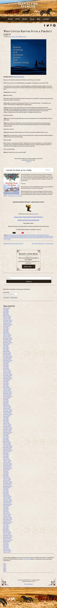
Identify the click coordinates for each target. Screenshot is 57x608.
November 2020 (7, 411)
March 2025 (6, 333)
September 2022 (7, 378)
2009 (4, 569)
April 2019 (6, 439)
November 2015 (7, 501)
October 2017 (7, 466)
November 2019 (7, 429)
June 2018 (6, 454)
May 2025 (6, 330)
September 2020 (7, 414)
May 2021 (6, 402)
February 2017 (7, 478)
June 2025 (6, 329)
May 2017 (6, 474)
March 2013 (6, 549)
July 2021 (5, 399)
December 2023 (7, 356)
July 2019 (5, 435)
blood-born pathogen (39, 236)
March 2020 (6, 423)
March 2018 (6, 459)
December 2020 (7, 410)
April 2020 (6, 421)
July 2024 (5, 345)
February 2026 (7, 317)
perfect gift (29, 237)
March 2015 (6, 513)
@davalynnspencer (19, 76)
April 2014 (6, 529)
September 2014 (7, 522)
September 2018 (7, 450)
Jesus (25, 237)
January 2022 (6, 390)
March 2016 (6, 495)
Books (25, 19)
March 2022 (6, 387)
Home (10, 19)
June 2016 (6, 490)
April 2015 (6, 511)
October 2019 (7, 431)
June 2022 (6, 383)
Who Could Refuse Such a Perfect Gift (42, 237)
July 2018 (5, 453)
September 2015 (7, 504)
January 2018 (6, 462)
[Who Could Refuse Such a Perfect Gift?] (28, 57)
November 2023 (7, 357)
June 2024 (6, 347)
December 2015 (7, 499)
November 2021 (7, 393)
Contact (46, 19)
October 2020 (7, 412)
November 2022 (7, 375)
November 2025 (7, 321)
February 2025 (7, 335)
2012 (4, 565)
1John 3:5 (28, 161)
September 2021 (7, 396)
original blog (27, 559)
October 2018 (7, 448)
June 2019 (6, 436)
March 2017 (6, 477)
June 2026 (6, 311)
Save (23, 233)
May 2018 (6, 456)
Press (32, 19)
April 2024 (6, 350)
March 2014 (6, 531)
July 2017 (5, 471)
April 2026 (6, 314)
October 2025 (7, 323)
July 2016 (5, 489)
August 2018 (6, 451)
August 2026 (6, 308)
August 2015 (6, 505)
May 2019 (6, 438)
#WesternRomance (23, 236)
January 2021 (6, 408)
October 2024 (7, 341)
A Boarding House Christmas (15, 195)
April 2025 (6, 332)
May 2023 (6, 366)
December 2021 (7, 392)
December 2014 (7, 517)
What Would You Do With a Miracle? (13, 243)
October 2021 (7, 395)
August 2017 (6, 469)
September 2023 (7, 360)
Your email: (6, 292)
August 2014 (6, 523)
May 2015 (6, 510)
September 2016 (7, 486)
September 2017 (7, 468)
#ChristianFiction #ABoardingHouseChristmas (28, 235)
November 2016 (7, 483)
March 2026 (6, 315)
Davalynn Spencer (48, 236)
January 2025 (6, 336)
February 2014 (7, 532)
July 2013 (5, 543)
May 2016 (6, 492)
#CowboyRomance (44, 235)
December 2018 (7, 445)
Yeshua (9, 238)
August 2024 (6, 344)
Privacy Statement (28, 584)
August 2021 (6, 398)
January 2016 (6, 498)
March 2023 (6, 369)
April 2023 (6, 368)
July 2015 (5, 507)
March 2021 (6, 405)
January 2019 (6, 444)
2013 (4, 563)
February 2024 (7, 353)
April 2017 (6, 475)
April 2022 (6, 386)
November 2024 (7, 339)
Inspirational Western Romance (16, 237)
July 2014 (5, 525)
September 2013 (7, 540)
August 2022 (6, 380)
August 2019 (6, 433)
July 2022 (5, 381)
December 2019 (7, 427)
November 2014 (7, 519)
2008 (4, 571)
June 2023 (6, 365)
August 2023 (6, 362)
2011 (4, 566)
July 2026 (5, 309)
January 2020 (6, 426)
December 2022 (7, 374)
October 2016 (7, 484)
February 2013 (7, 550)
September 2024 (7, 342)
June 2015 (6, 508)
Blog (38, 19)
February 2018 (7, 460)
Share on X (48, 170)
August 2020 (6, 416)
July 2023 (5, 363)
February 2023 (7, 371)
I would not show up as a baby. (19, 170)
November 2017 (7, 465)
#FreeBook (6, 236)
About (17, 19)
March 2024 (6, 351)
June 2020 (6, 419)
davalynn (24, 36)
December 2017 (7, 463)
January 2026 (6, 318)
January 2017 (6, 480)
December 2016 (7, 481)
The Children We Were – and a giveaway (42, 243)
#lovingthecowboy (13, 236)
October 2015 (7, 502)
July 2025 (5, 327)
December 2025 (7, 320)
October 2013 (7, 538)
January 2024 (6, 354)
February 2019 (7, 442)
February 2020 (7, 424)
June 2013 (6, 544)
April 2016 (6, 493)
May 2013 (6, 546)
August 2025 (6, 326)
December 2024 (7, 338)
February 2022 (7, 389)
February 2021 (7, 407)
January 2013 (6, 552)
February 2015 (7, 514)
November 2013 (7, 537)
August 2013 (6, 541)
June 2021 (6, 401)
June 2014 (6, 526)
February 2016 (7, 496)
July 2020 (5, 417)
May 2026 (6, 312)
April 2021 (6, 404)
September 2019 (7, 432)
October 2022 (7, 377)
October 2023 (7, 359)
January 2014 (6, 534)
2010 (4, 568)
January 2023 (6, 372)
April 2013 (6, 547)
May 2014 (6, 528)
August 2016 (6, 487)
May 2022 (6, 384)
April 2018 (6, 457)
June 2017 (6, 472)
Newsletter (35, 214)
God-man (6, 237)
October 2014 (7, 520)
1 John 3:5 (30, 236)
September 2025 (7, 324)
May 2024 (6, 348)
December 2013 (7, 535)
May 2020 (6, 420)
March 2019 (6, 441)
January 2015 (6, 516)
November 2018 (7, 447)
